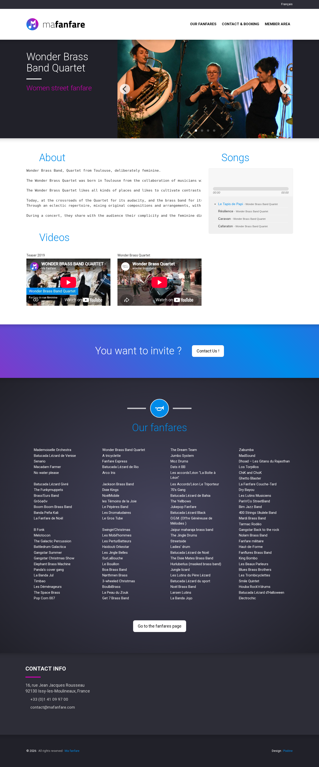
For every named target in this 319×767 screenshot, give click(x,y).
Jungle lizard (180, 570)
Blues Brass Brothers (255, 570)
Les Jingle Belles (115, 552)
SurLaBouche (112, 558)
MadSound (247, 456)
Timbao (40, 581)
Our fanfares (203, 24)
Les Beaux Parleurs (253, 564)
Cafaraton (243, 226)
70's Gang (177, 490)
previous (215, 177)
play (224, 177)
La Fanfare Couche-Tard (257, 484)
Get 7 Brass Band (115, 598)
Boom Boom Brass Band (53, 507)
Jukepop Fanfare (183, 507)
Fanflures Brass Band (255, 552)
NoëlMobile (110, 496)
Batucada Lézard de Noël (189, 552)
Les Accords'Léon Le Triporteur (194, 484)
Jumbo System (182, 456)
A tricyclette (111, 456)
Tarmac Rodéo (250, 524)
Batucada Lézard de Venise (55, 456)
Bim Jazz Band (250, 507)
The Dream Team (183, 450)
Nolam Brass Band (253, 535)
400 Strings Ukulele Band (257, 513)
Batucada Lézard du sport (190, 581)
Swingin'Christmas (116, 530)
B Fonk (39, 530)
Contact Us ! (208, 350)
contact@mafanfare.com (51, 707)
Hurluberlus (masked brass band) (195, 564)
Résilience (243, 211)
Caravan (242, 218)
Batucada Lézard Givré (51, 484)
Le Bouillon (110, 564)
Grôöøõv (40, 501)
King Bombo (248, 558)
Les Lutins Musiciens (255, 496)
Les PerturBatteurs (116, 541)
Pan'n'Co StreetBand (254, 501)
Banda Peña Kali (46, 513)
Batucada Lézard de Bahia (190, 496)
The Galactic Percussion (52, 541)
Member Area (277, 24)
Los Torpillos (249, 467)
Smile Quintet (249, 581)
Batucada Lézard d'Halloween (261, 592)
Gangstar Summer (48, 552)
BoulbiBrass (111, 587)
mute (247, 177)
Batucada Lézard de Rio (120, 467)
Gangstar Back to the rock (259, 530)
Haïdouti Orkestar (115, 547)
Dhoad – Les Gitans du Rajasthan (264, 461)
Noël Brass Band (183, 587)
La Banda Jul (43, 575)
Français (286, 4)
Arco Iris (108, 473)
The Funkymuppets (48, 490)
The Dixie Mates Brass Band (191, 558)
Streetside (178, 541)
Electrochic (247, 598)
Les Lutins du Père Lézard (190, 575)
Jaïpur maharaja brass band (191, 530)
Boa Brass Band (114, 570)
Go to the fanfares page (159, 626)
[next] (285, 89)
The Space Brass (47, 592)
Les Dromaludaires (116, 513)
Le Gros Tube (112, 518)
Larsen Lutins (180, 592)
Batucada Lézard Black (188, 513)
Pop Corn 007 (44, 598)
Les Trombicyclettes (254, 575)
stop (239, 177)
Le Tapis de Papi (248, 204)
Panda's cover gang (49, 570)
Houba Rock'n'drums (254, 587)
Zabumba (246, 450)
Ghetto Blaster (250, 478)
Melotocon (42, 535)
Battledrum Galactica (50, 547)
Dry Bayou (246, 490)
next (232, 177)
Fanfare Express (114, 461)
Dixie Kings (110, 490)
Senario (40, 461)
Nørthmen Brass (115, 575)
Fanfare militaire (251, 541)
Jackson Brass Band (118, 484)
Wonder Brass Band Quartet (123, 450)
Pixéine (288, 751)
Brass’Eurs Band (46, 496)
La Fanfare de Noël (48, 518)
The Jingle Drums (183, 535)
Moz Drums (179, 461)
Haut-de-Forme (251, 547)
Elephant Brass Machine (52, 564)
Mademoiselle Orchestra (52, 450)
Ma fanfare (72, 751)
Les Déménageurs (48, 587)
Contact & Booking (240, 24)
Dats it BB (177, 467)
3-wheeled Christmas (118, 581)
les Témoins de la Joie (119, 501)
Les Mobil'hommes (116, 535)
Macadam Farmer (47, 467)
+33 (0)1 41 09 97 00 (48, 699)
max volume (264, 177)
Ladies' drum (180, 547)
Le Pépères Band (115, 507)
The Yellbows (180, 501)
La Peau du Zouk (115, 592)
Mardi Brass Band (252, 518)
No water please (46, 473)
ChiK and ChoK (250, 473)
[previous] (125, 89)
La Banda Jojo (181, 598)
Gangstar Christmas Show (54, 558)
